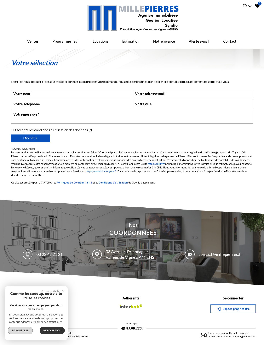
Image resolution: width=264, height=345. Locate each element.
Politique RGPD (81, 336)
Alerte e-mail (199, 41)
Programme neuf (66, 41)
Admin (68, 336)
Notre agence (164, 41)
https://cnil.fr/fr (156, 163)
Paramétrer (20, 330)
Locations (100, 41)
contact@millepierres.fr (220, 254)
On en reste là (50, 291)
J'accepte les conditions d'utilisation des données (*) (53, 130)
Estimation (130, 41)
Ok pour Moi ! (52, 330)
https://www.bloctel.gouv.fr (101, 171)
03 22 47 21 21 (49, 254)
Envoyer (30, 138)
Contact (229, 41)
